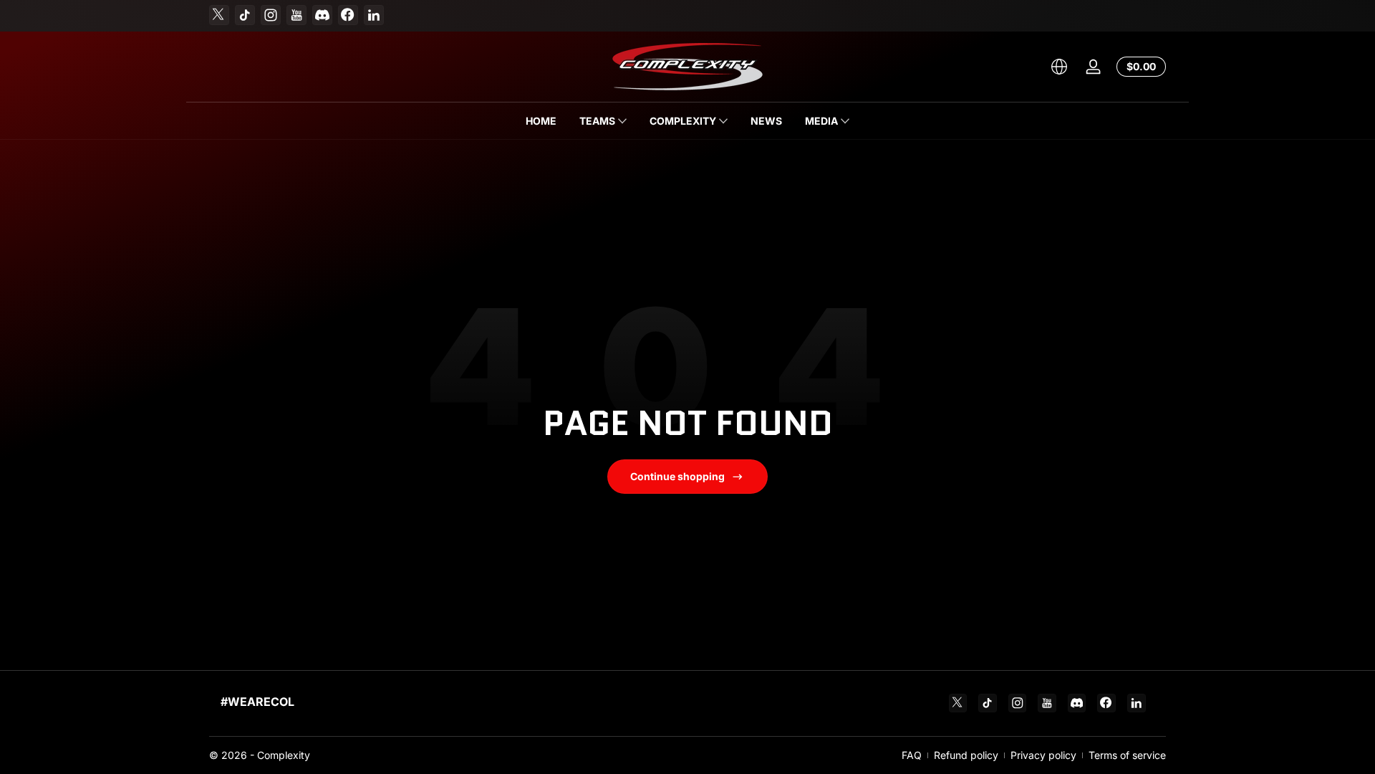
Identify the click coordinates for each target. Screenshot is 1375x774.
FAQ (912, 755)
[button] (1059, 67)
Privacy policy (1043, 755)
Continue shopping (677, 476)
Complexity (283, 755)
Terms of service (1127, 755)
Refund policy (966, 755)
